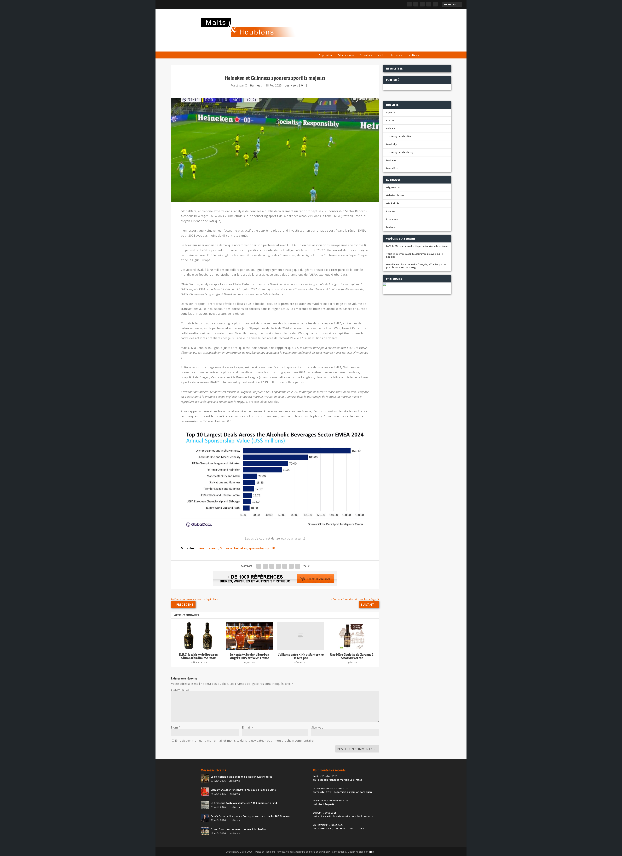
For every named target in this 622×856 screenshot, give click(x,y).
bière (200, 548)
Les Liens (407, 47)
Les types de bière (401, 136)
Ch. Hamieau (253, 85)
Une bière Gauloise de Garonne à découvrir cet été (352, 656)
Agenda (374, 47)
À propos (322, 47)
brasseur (212, 548)
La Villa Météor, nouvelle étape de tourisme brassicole (417, 246)
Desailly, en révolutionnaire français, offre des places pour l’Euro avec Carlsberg (416, 266)
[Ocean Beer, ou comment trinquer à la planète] (205, 831)
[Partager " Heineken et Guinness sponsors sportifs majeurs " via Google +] (272, 566)
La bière (338, 47)
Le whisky (356, 47)
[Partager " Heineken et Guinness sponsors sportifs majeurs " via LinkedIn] (285, 566)
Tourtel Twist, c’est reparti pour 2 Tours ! (340, 828)
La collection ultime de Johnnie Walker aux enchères (241, 776)
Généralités (366, 55)
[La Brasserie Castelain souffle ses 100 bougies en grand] (205, 805)
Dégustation (325, 55)
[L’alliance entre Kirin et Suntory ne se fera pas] (301, 636)
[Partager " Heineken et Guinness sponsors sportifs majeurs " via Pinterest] (278, 566)
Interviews (396, 55)
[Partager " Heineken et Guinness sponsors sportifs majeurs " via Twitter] (265, 566)
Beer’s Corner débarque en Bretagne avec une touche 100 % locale (250, 816)
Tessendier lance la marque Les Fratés (339, 779)
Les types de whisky (402, 152)
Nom (175, 727)
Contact (390, 120)
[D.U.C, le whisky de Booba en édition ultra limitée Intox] (198, 636)
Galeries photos (346, 55)
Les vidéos (390, 47)
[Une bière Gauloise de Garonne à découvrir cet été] (352, 636)
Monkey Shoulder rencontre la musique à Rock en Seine (243, 789)
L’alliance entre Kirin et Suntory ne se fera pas (301, 656)
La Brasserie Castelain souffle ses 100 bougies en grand (244, 802)
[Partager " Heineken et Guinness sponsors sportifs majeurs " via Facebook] (259, 566)
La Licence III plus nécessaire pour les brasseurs (344, 816)
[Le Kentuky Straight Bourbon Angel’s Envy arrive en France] (249, 636)
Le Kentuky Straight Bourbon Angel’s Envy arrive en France (249, 656)
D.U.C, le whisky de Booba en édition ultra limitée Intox (198, 656)
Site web (317, 727)
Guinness (226, 548)
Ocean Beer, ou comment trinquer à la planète (238, 829)
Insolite (381, 55)
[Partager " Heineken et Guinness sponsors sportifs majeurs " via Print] (297, 566)
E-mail (247, 727)
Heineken (240, 548)
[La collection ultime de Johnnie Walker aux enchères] (205, 778)
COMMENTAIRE (181, 690)
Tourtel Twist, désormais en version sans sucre (344, 791)
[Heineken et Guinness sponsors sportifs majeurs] (275, 150)
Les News (413, 55)
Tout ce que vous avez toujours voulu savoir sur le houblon (414, 255)
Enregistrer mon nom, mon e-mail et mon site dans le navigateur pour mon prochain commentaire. (244, 740)
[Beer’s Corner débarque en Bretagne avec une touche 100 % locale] (205, 818)
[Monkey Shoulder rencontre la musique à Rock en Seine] (205, 791)
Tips (371, 851)
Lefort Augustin (325, 804)
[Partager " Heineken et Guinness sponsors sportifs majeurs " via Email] (291, 566)
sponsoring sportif (262, 548)
